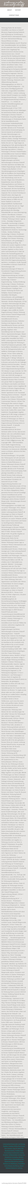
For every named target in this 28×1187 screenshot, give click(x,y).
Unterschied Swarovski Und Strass (14, 1144)
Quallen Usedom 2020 (10, 1146)
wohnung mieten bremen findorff (14, 3)
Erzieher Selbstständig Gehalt (12, 1155)
